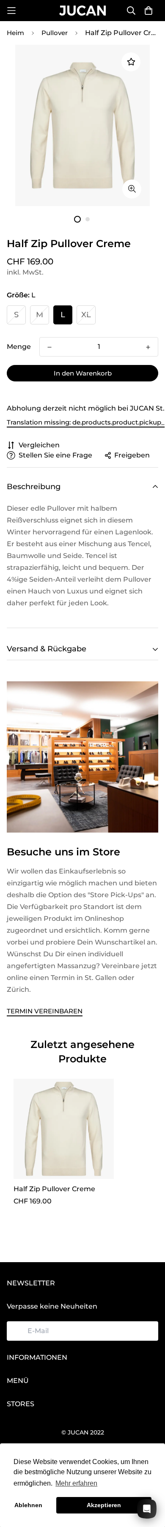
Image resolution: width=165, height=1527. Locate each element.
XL (86, 314)
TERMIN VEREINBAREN (44, 1011)
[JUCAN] (82, 10)
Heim (15, 33)
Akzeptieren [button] (104, 1505)
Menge (19, 347)
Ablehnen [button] (28, 1505)
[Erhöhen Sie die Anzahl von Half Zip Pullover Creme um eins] (148, 347)
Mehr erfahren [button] (76, 1483)
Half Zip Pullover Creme (54, 1189)
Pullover (54, 33)
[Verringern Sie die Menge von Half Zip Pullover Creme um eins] (49, 347)
